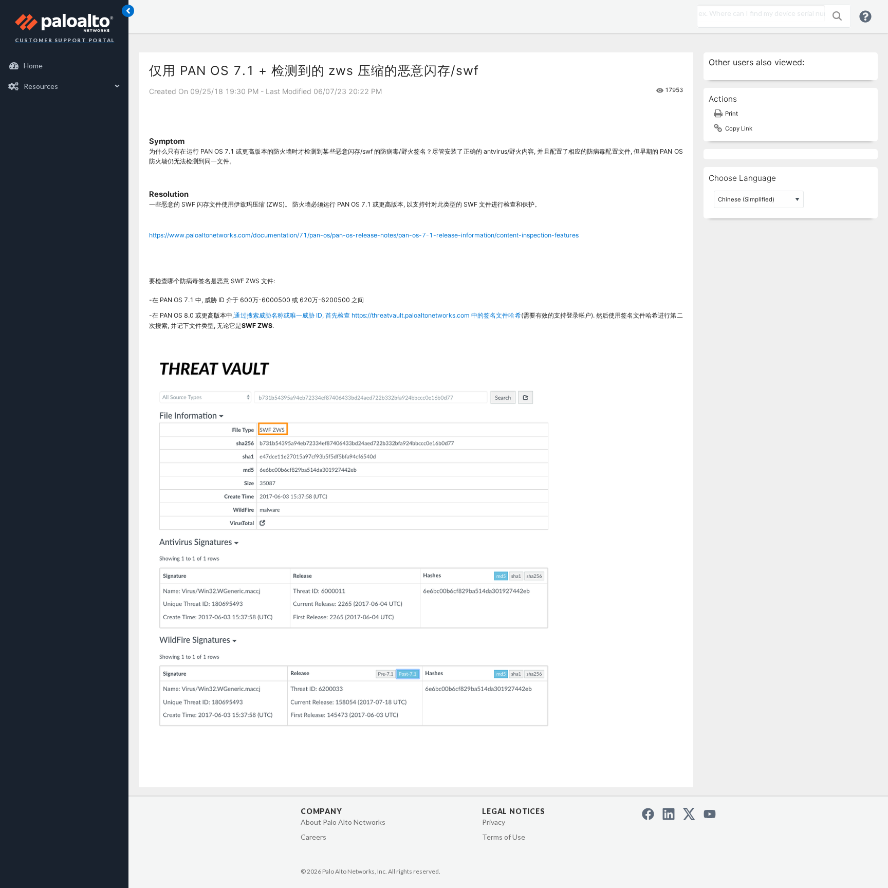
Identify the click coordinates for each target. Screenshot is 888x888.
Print (731, 113)
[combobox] (758, 13)
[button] (837, 16)
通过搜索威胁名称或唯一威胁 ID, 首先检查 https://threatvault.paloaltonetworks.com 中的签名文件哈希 (377, 315)
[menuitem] (64, 65)
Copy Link (738, 128)
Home (33, 65)
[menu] (64, 76)
